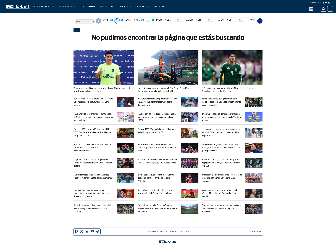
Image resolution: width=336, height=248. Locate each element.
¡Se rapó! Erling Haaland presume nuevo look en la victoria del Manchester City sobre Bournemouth (157, 102)
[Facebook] (318, 3)
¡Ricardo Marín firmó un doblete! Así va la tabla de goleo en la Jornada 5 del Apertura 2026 (157, 147)
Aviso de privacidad (255, 231)
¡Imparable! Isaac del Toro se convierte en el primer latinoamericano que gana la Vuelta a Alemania (221, 117)
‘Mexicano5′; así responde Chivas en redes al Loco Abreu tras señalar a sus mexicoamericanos (92, 147)
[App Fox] (314, 9)
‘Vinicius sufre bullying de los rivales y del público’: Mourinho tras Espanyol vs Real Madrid (219, 193)
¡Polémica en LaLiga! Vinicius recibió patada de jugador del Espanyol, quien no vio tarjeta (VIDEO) (221, 163)
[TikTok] (329, 3)
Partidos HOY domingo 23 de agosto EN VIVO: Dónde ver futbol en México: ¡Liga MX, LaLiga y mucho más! (93, 132)
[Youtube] (326, 3)
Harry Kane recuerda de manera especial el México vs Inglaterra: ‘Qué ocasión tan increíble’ (92, 208)
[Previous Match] (98, 21)
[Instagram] (324, 3)
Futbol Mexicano (67, 6)
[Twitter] (321, 3)
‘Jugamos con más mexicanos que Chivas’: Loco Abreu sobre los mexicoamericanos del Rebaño (93, 163)
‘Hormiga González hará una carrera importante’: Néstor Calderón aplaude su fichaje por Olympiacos (91, 193)
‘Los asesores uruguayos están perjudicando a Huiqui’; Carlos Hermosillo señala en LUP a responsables (221, 132)
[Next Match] (259, 21)
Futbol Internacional (44, 6)
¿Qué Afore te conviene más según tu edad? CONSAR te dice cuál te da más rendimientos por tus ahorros (93, 117)
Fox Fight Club (142, 6)
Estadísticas (106, 6)
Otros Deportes (88, 6)
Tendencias (158, 6)
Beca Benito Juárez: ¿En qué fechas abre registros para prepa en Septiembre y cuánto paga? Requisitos (221, 102)
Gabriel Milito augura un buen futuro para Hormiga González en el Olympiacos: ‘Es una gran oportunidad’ (221, 147)
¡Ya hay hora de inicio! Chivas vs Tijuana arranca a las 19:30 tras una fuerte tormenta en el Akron (157, 208)
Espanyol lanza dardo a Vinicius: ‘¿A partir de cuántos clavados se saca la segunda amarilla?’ (221, 208)
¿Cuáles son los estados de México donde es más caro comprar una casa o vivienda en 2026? (157, 117)
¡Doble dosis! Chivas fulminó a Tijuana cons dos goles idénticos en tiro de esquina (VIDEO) (156, 178)
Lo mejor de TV (124, 6)
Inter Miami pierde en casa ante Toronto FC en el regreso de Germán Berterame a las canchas (222, 178)
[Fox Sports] (18, 6)
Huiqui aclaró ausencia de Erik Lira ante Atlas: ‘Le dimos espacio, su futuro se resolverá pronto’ (93, 102)
